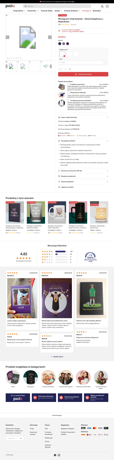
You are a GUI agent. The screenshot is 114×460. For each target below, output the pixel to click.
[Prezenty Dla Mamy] (48, 377)
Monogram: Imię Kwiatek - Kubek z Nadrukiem (55, 227)
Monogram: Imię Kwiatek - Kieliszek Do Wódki (34, 227)
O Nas (32, 429)
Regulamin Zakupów (67, 429)
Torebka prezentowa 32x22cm (80, 100)
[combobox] (57, 6)
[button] (107, 6)
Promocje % (86, 11)
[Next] (51, 66)
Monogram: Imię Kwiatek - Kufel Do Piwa (97, 227)
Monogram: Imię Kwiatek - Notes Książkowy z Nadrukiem (14, 227)
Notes (13, 386)
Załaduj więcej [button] (58, 356)
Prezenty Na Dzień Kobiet (101, 387)
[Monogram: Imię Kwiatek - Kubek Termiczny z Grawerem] (78, 212)
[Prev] (6, 66)
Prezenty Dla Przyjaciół (65, 386)
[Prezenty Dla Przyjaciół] (66, 377)
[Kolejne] (50, 37)
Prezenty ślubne (47, 11)
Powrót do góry (57, 415)
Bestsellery (97, 11)
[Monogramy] (30, 377)
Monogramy (30, 386)
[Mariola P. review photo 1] (57, 298)
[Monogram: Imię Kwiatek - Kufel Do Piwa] (99, 212)
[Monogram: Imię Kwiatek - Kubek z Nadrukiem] (57, 212)
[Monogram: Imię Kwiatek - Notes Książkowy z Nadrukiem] (15, 212)
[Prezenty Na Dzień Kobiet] (101, 377)
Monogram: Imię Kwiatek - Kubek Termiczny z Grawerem (77, 227)
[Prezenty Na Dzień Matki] (83, 377)
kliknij (72, 1)
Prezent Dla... (32, 11)
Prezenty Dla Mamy (48, 386)
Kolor (60, 40)
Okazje (57, 11)
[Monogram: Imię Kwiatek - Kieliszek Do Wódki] (36, 212)
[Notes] (13, 377)
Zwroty (47, 441)
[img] (12, 273)
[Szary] (63, 43)
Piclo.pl (11, 455)
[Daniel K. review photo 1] (91, 298)
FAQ (46, 429)
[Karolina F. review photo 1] (22, 298)
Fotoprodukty (18, 11)
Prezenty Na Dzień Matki (83, 386)
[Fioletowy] (67, 43)
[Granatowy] (59, 43)
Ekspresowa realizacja (78, 92)
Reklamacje (48, 438)
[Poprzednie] (7, 37)
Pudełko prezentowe (77, 84)
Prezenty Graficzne (71, 11)
